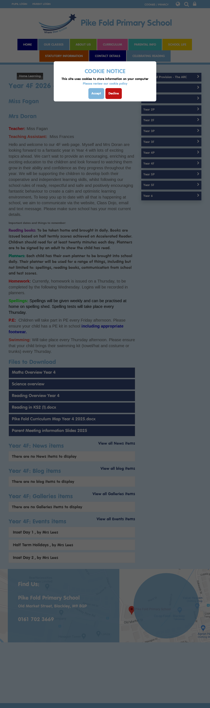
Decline (113, 93)
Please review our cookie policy (105, 83)
